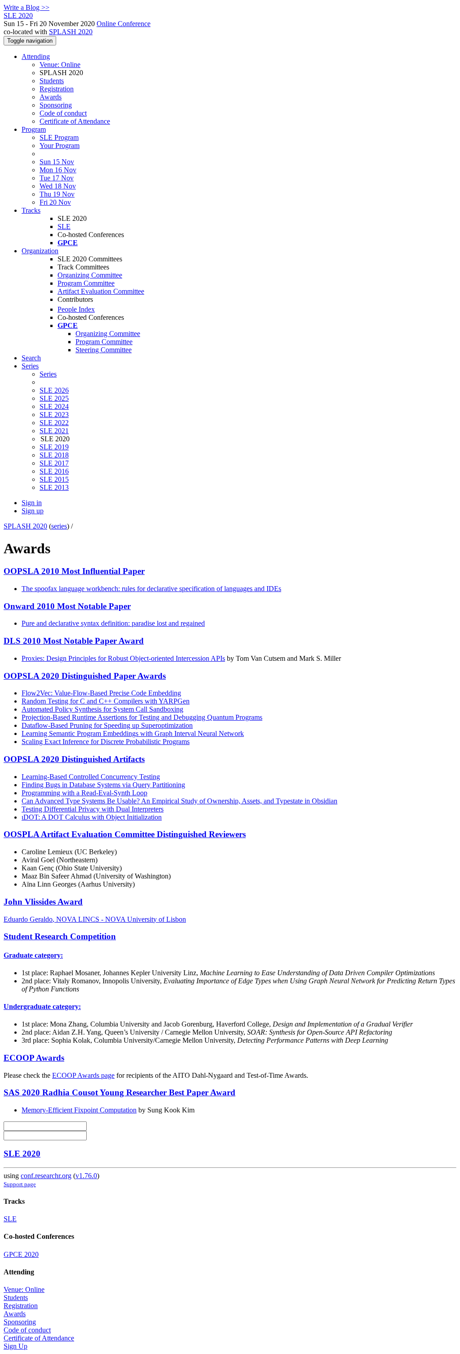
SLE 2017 (54, 463)
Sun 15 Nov (57, 162)
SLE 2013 (54, 487)
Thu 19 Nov (57, 194)
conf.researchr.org (46, 1175)
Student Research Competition (60, 936)
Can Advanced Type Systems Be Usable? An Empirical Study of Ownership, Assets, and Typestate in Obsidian (179, 801)
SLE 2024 (54, 406)
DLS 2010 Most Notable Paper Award (74, 641)
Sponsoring (56, 105)
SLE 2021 (54, 431)
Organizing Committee (90, 275)
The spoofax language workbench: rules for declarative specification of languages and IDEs (151, 588)
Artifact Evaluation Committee (101, 291)
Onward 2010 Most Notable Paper (67, 606)
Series (48, 374)
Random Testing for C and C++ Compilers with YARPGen (106, 701)
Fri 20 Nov (55, 202)
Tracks (31, 210)
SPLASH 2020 (71, 32)
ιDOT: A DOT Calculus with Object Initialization (92, 817)
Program (34, 129)
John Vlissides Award (43, 901)
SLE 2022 (54, 422)
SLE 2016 (54, 471)
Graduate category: (33, 955)
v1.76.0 (86, 1175)
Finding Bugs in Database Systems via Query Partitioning (103, 785)
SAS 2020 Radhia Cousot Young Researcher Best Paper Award (119, 1092)
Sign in (32, 503)
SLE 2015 (54, 479)
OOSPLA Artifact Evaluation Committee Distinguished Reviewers (125, 834)
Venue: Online (60, 64)
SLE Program (59, 137)
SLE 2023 (54, 414)
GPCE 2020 (21, 1254)
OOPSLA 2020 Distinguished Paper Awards (85, 676)
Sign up (33, 511)
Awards (51, 97)
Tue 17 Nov (57, 178)
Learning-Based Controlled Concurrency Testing (91, 776)
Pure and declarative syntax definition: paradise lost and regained (113, 623)
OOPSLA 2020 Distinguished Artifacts (74, 759)
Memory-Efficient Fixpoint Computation (79, 1110)
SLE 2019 (54, 447)
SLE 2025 (54, 398)
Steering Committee (103, 350)
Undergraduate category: (42, 1006)
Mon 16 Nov (58, 170)
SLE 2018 (54, 455)
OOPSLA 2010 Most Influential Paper (74, 571)
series (59, 526)
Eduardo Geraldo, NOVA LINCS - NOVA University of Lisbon (95, 919)
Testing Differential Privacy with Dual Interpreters (93, 809)
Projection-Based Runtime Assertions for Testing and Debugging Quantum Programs (142, 717)
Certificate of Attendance (75, 121)
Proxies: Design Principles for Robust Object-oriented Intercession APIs (123, 658)
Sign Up (15, 1346)
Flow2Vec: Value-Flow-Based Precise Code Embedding (101, 693)
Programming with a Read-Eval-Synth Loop (84, 793)
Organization (40, 251)
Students (52, 81)
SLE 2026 (54, 390)
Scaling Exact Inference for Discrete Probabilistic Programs (106, 741)
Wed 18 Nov (58, 186)
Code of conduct (63, 113)
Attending (36, 56)
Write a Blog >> (26, 7)
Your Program (60, 145)
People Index (76, 309)
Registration (57, 89)
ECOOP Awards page (83, 1075)
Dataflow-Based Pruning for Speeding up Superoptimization (107, 725)
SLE (64, 226)
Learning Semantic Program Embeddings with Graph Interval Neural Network (133, 733)
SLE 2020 (22, 1153)
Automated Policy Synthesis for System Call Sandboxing (102, 709)
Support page (20, 1184)
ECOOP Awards (34, 1058)
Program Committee (86, 283)
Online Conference (123, 23)
